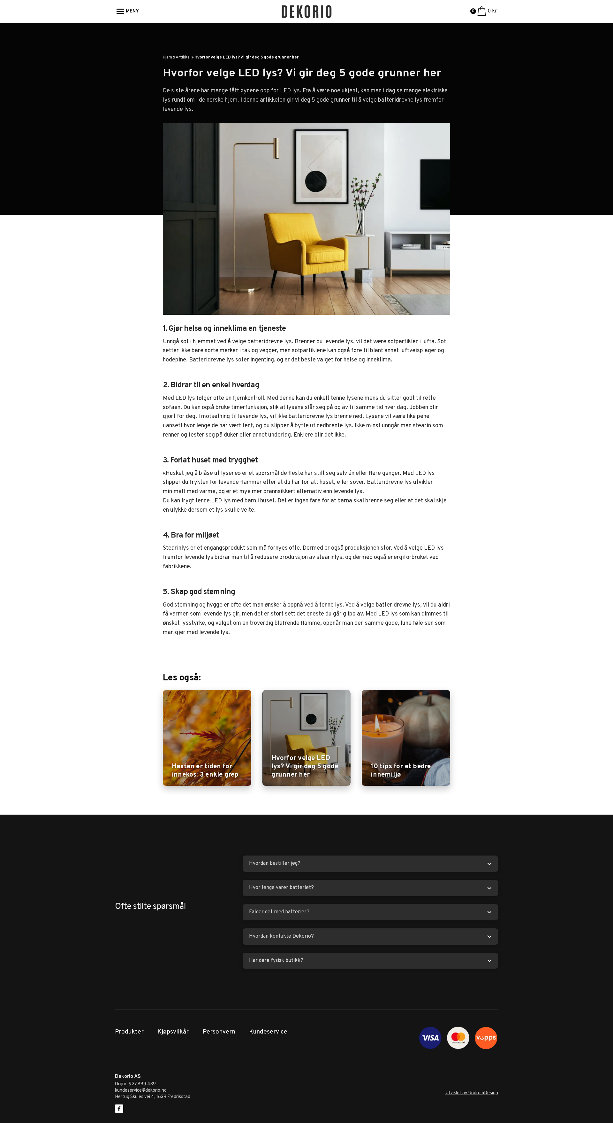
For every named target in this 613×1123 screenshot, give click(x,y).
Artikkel (183, 57)
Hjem (167, 57)
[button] (127, 11)
